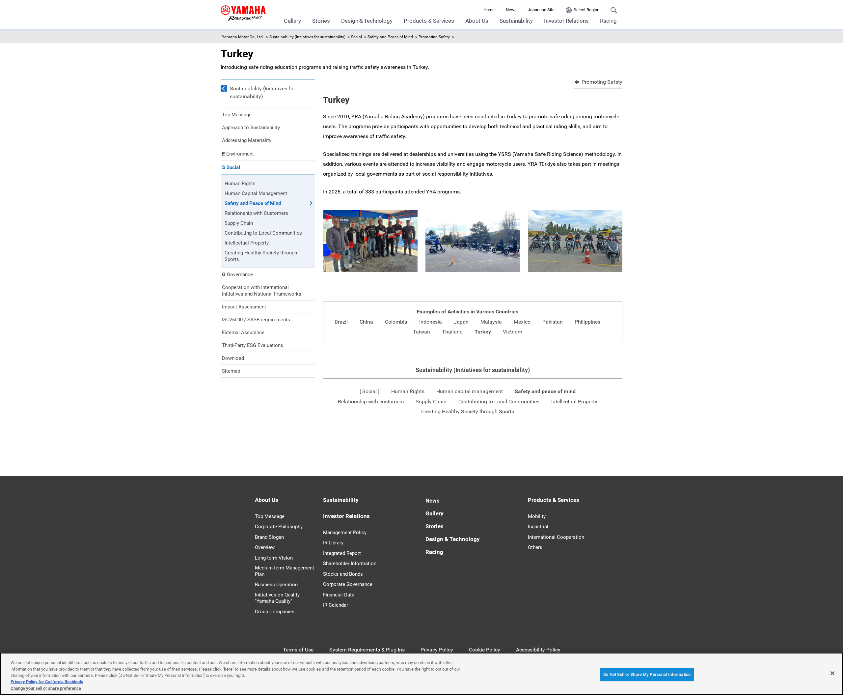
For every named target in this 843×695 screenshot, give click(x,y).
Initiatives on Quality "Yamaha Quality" (277, 598)
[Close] (832, 673)
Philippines (587, 322)
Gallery (292, 20)
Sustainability (516, 20)
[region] (421, 674)
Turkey (483, 332)
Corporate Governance (347, 584)
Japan (461, 322)
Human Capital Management (256, 193)
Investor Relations (566, 20)
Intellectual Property (574, 401)
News (511, 9)
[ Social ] (369, 391)
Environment (238, 154)
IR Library (333, 543)
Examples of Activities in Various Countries (467, 311)
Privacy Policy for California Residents (47, 682)
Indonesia (430, 322)
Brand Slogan (269, 537)
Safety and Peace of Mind (390, 37)
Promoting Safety (434, 37)
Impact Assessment (244, 307)
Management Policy (345, 533)
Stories (321, 20)
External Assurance (243, 332)
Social (356, 37)
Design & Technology (452, 539)
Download (233, 358)
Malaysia (491, 322)
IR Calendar (335, 605)
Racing (608, 20)
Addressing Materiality (246, 140)
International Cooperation (556, 537)
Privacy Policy (437, 650)
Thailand (452, 332)
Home (489, 9)
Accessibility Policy (538, 650)
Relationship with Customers (256, 213)
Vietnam (512, 332)
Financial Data (338, 595)
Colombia (396, 322)
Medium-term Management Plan (284, 571)
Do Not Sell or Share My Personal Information (647, 674)
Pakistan (552, 322)
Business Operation (276, 585)
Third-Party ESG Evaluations (252, 345)
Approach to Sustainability (251, 127)
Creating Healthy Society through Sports (467, 411)
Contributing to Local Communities (498, 401)
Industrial (538, 527)
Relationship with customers (371, 401)
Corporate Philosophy (279, 527)
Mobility (537, 516)
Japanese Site (541, 9)
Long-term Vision (274, 558)
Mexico (522, 322)
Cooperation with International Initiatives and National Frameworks (261, 290)
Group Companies (274, 612)
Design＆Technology (367, 20)
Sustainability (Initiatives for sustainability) (307, 37)
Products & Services (429, 20)
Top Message (237, 115)
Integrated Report (342, 553)
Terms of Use (298, 650)
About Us (476, 20)
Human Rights (407, 391)
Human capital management (469, 391)
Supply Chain (431, 401)
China (366, 322)
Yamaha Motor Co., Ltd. (243, 37)
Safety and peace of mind (545, 391)
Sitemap (231, 371)
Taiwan (421, 332)
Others (535, 547)
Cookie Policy (484, 650)
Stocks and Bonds (343, 574)
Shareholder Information (349, 563)
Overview (265, 547)
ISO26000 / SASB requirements (256, 320)
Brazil (341, 322)
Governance (237, 274)
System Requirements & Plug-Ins (367, 650)
